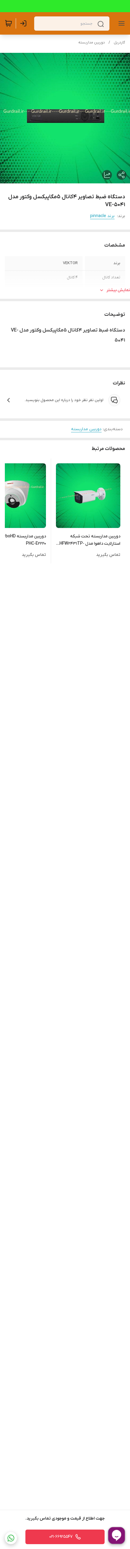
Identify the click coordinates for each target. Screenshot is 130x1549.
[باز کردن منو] (120, 23)
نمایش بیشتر (118, 290)
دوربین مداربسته (91, 42)
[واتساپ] (11, 1538)
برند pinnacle (102, 216)
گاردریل (119, 42)
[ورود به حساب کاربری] (24, 23)
